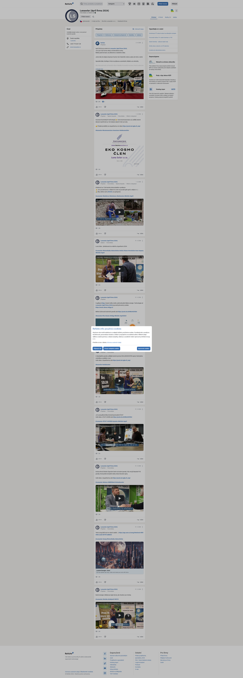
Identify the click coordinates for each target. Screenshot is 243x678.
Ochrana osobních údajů (114, 342)
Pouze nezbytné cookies (111, 348)
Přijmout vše (97, 348)
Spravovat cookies (143, 348)
